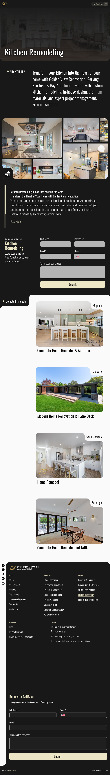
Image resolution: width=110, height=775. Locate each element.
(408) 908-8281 (60, 631)
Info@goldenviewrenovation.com (65, 626)
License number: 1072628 (24, 569)
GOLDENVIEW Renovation (27, 566)
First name (45, 238)
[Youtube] (3, 583)
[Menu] (106, 4)
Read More (15, 221)
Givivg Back (101, 770)
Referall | (95, 770)
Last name (79, 238)
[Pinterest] (3, 578)
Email (43, 251)
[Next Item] (101, 148)
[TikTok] (3, 574)
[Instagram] (3, 565)
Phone (77, 251)
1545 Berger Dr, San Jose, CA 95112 (66, 636)
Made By (9, 770)
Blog (107, 770)
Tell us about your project (51, 263)
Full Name (13, 710)
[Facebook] (3, 569)
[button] (97, 4)
